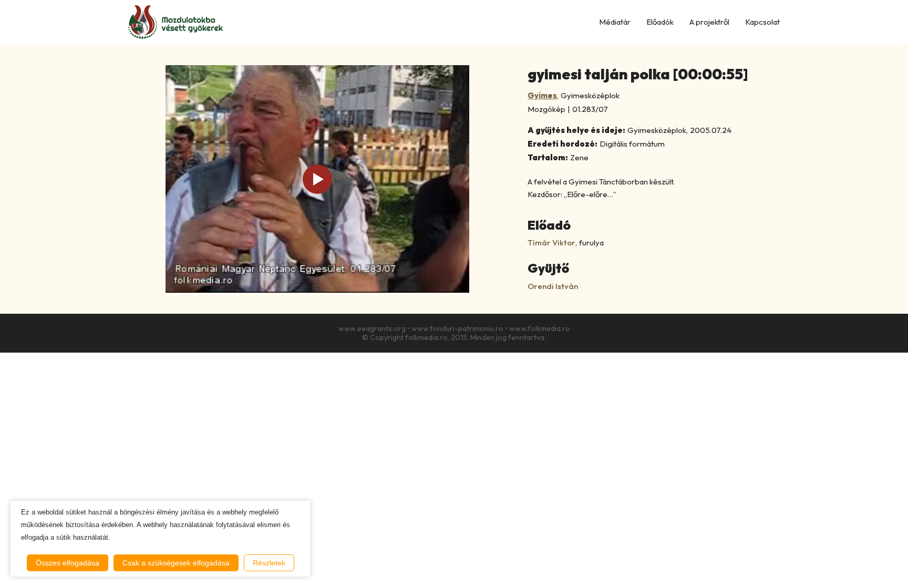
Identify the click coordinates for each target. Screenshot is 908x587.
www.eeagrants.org (372, 328)
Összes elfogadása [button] (67, 563)
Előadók (660, 22)
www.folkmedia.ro (539, 328)
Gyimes (542, 95)
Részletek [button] (269, 563)
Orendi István (553, 286)
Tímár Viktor (551, 243)
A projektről (709, 22)
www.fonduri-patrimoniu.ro (457, 328)
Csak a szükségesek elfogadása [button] (176, 563)
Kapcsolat (762, 22)
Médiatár (615, 22)
